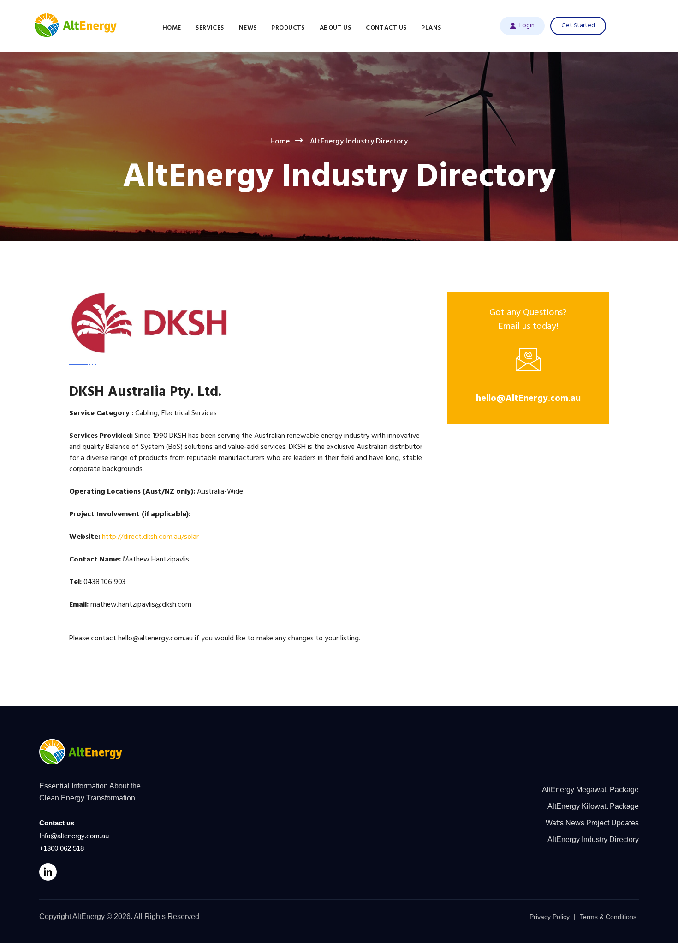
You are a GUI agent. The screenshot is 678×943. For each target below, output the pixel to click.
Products (287, 28)
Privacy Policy (549, 916)
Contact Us (386, 28)
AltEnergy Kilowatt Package (593, 806)
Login (527, 25)
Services (210, 28)
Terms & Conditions (608, 916)
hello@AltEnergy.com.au (528, 398)
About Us (335, 28)
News (248, 28)
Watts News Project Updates (592, 823)
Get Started (578, 25)
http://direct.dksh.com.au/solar (150, 537)
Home (171, 28)
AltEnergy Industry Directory (593, 839)
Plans (431, 28)
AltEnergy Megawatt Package (590, 790)
